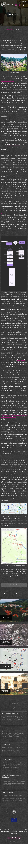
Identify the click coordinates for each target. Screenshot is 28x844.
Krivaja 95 (20, 360)
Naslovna (10, 29)
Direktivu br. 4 (15, 100)
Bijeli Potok (6, 744)
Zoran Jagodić (7, 792)
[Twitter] (12, 838)
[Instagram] (19, 838)
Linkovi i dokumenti (9, 594)
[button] (16, 5)
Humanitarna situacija (9, 309)
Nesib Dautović (7, 760)
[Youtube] (15, 838)
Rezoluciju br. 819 (13, 144)
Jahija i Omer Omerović (10, 713)
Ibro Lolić (6, 729)
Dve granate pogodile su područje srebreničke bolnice (14, 414)
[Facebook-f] (8, 838)
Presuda (14, 585)
